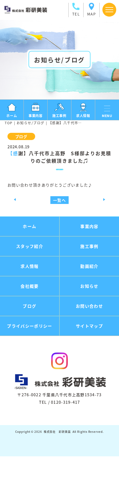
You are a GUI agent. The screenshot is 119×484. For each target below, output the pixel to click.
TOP (8, 122)
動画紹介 (89, 266)
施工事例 (89, 246)
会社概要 (29, 286)
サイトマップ (89, 326)
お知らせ (89, 286)
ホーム (29, 226)
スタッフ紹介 (29, 246)
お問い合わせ (89, 306)
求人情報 (29, 266)
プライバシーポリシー (29, 326)
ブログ (29, 306)
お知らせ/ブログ (31, 122)
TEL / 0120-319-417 (59, 402)
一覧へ (59, 200)
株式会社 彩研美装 (57, 431)
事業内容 (89, 226)
